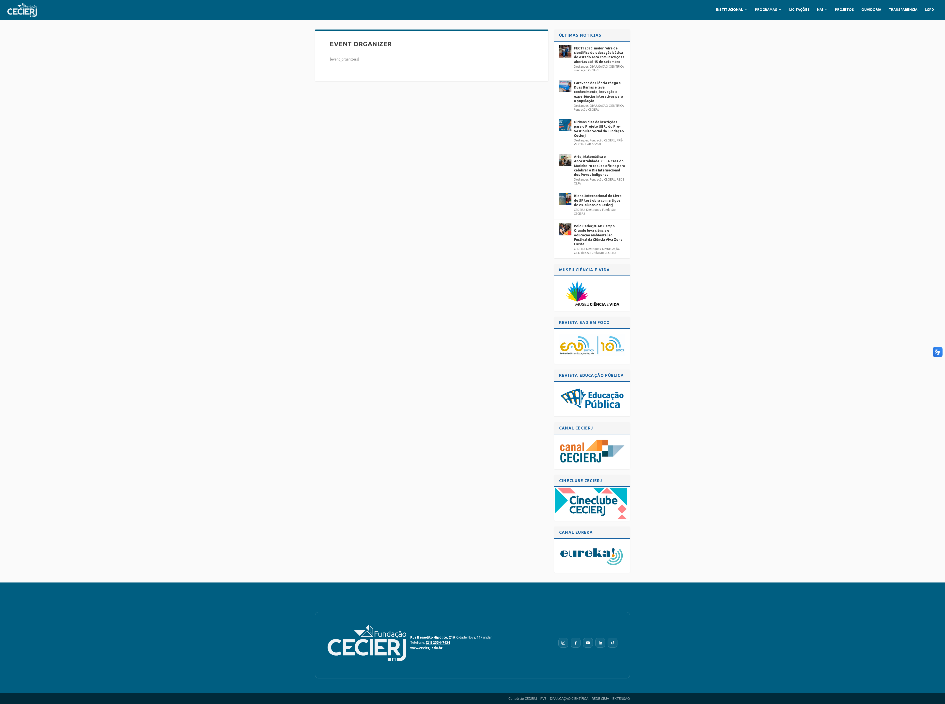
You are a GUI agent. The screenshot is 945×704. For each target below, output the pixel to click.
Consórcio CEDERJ (522, 699)
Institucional (729, 10)
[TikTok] (612, 643)
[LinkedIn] (600, 643)
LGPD (929, 10)
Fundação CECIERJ (586, 70)
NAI (820, 10)
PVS (543, 699)
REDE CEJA (600, 699)
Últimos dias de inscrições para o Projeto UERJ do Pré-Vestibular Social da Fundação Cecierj (599, 129)
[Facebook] (576, 643)
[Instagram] (563, 643)
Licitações (799, 10)
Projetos (844, 10)
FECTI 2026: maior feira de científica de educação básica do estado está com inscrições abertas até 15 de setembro (599, 55)
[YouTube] (588, 643)
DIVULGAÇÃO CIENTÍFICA (607, 66)
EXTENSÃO (621, 699)
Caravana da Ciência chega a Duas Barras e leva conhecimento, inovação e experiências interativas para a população (598, 92)
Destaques (581, 66)
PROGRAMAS (766, 10)
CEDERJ (579, 209)
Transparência (903, 10)
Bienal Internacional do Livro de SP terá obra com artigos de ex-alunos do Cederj (598, 200)
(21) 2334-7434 (438, 642)
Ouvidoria (871, 10)
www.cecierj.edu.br (426, 648)
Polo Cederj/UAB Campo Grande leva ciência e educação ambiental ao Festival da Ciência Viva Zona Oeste (598, 235)
